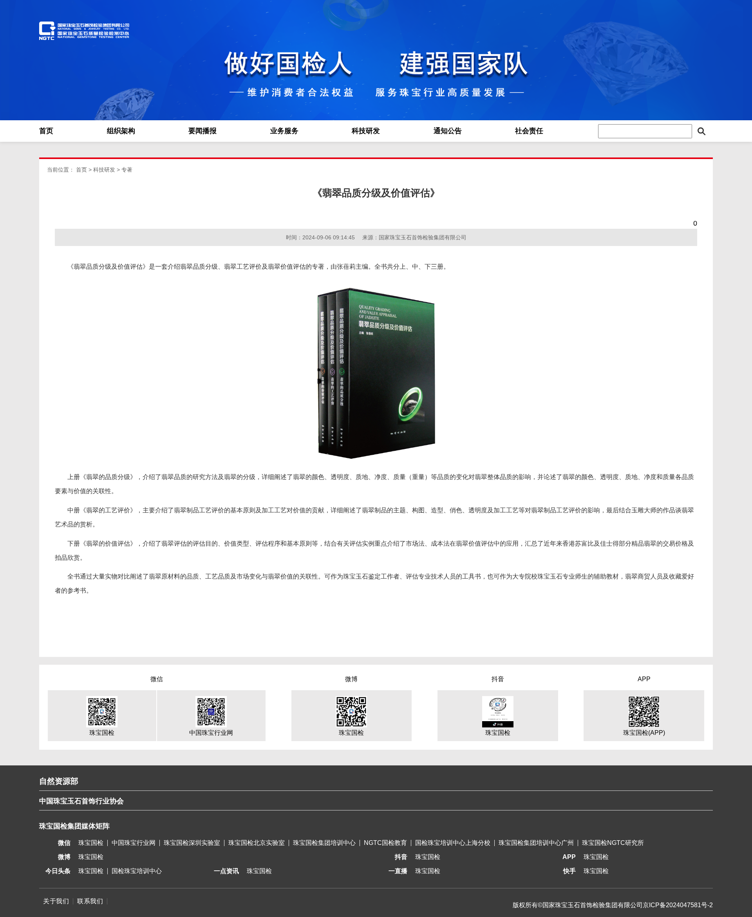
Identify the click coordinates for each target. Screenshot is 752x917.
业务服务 (284, 131)
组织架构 (121, 131)
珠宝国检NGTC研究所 (613, 842)
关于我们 (56, 901)
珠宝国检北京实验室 (256, 842)
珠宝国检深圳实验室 (192, 842)
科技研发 (366, 131)
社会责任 (529, 131)
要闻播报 (202, 131)
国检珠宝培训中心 (137, 871)
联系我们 (90, 901)
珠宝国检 (90, 842)
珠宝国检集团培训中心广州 (536, 842)
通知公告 (448, 131)
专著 (126, 169)
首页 (46, 131)
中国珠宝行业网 (133, 842)
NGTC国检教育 (385, 842)
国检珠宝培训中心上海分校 (452, 842)
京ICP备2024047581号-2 (678, 905)
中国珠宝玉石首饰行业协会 (81, 801)
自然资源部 (58, 781)
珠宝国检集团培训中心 (324, 842)
